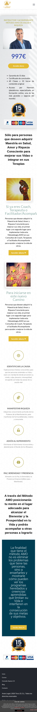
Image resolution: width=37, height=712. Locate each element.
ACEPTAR (19, 710)
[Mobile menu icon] (34, 4)
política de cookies (19, 707)
